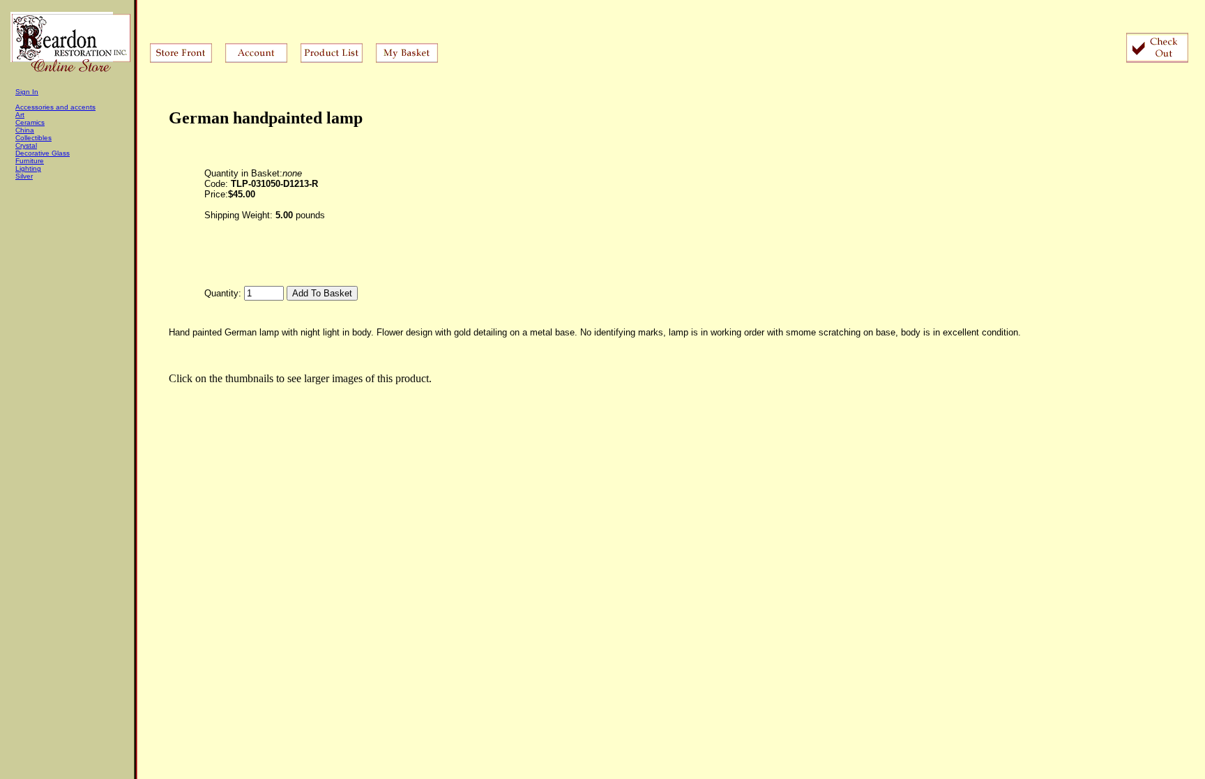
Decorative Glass (42, 153)
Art (19, 115)
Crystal (26, 145)
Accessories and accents (55, 107)
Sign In (26, 92)
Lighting (28, 168)
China (24, 130)
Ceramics (30, 122)
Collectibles (33, 138)
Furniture (29, 161)
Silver (24, 176)
